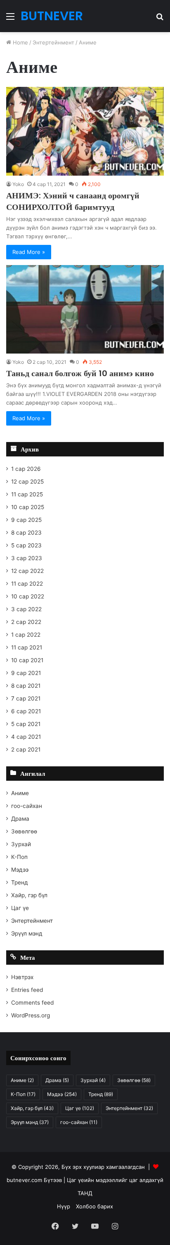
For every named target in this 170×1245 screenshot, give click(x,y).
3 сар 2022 (26, 609)
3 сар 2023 (26, 558)
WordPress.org (30, 1015)
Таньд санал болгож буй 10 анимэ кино (80, 373)
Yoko (18, 184)
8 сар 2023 (26, 532)
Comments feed (32, 1002)
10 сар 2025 (27, 507)
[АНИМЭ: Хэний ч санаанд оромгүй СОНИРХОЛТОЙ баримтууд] (85, 131)
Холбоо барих (94, 1206)
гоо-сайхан (26, 806)
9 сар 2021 (26, 673)
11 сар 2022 (27, 583)
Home (19, 42)
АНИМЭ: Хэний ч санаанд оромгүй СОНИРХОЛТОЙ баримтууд (72, 201)
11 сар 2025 (27, 494)
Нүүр (63, 1206)
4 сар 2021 (26, 736)
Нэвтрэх (22, 977)
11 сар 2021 (26, 647)
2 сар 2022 (26, 622)
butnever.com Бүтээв (34, 1180)
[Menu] (10, 19)
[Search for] (160, 19)
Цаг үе (20, 908)
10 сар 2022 (27, 596)
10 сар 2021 (27, 660)
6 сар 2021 (26, 711)
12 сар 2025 (27, 481)
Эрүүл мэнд (26, 933)
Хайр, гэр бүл (29, 895)
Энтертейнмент (53, 42)
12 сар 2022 (27, 571)
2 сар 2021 (25, 749)
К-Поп (19, 857)
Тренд (19, 882)
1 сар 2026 (26, 468)
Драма (20, 818)
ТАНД (85, 1193)
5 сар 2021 (25, 724)
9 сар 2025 (26, 520)
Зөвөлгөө (24, 831)
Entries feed (27, 990)
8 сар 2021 (25, 685)
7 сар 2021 (25, 698)
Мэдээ (19, 869)
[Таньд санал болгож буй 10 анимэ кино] (85, 309)
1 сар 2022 (25, 634)
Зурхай (21, 844)
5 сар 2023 (26, 545)
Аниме (20, 793)
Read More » (28, 252)
